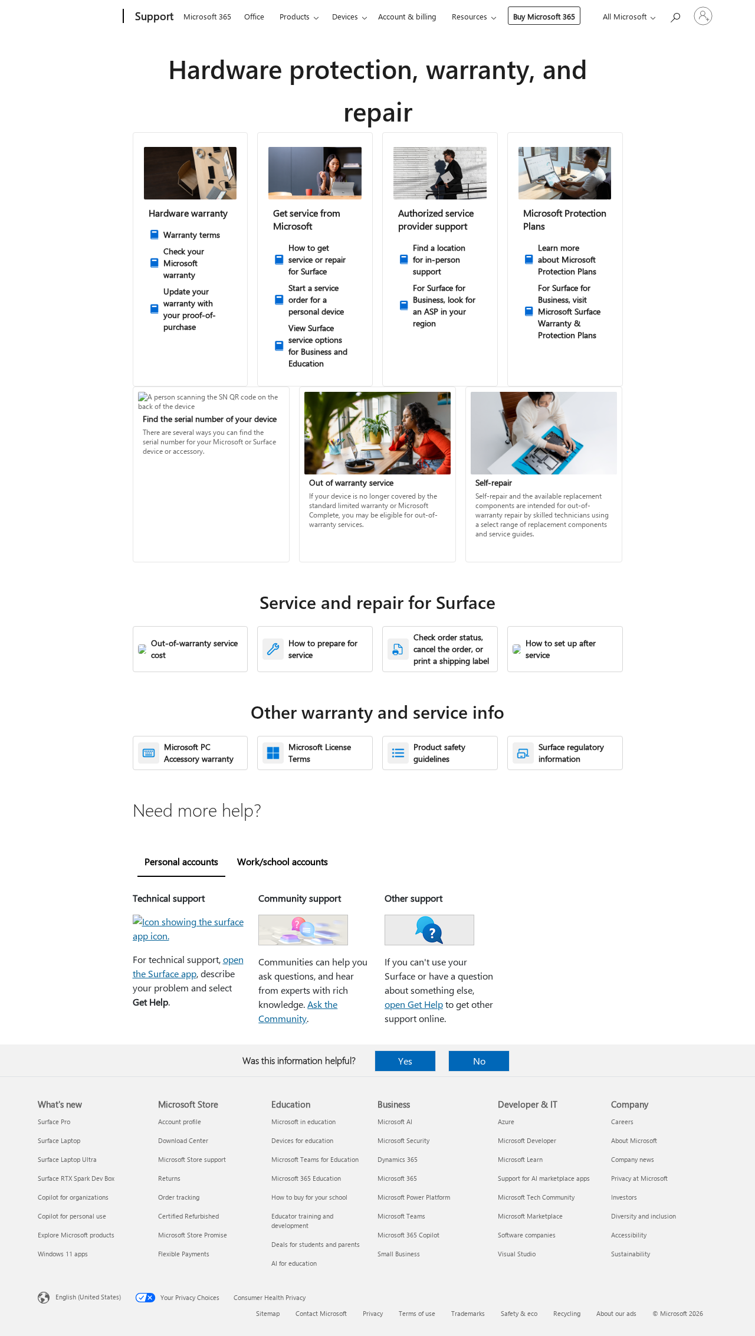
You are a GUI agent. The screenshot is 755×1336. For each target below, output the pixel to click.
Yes (405, 1061)
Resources (469, 16)
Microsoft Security (403, 1140)
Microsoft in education (303, 1121)
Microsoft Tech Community (536, 1197)
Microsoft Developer (527, 1140)
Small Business (399, 1253)
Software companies (527, 1234)
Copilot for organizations (73, 1197)
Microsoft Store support (192, 1159)
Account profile (179, 1121)
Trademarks (468, 1313)
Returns (169, 1178)
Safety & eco (519, 1313)
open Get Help (414, 1004)
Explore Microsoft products (76, 1234)
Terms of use (417, 1313)
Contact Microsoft (321, 1313)
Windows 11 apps (63, 1253)
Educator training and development (302, 1220)
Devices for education (302, 1140)
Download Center (183, 1140)
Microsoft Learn (520, 1159)
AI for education (294, 1263)
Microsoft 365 (207, 16)
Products (295, 16)
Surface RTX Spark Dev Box (76, 1178)
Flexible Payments (183, 1253)
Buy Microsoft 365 (544, 16)
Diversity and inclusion (643, 1215)
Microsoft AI (395, 1121)
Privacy (373, 1313)
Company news (632, 1159)
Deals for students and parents (315, 1244)
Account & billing (407, 16)
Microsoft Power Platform (414, 1197)
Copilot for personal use (72, 1215)
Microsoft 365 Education (306, 1178)
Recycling (566, 1313)
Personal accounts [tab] (181, 861)
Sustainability (630, 1253)
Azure (506, 1121)
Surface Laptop (59, 1140)
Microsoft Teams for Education (315, 1159)
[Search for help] (674, 15)
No (479, 1061)
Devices (345, 16)
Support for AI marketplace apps (544, 1178)
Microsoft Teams (401, 1215)
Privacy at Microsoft (639, 1178)
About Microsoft (634, 1140)
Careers (622, 1121)
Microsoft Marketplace (530, 1215)
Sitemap (268, 1313)
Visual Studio (517, 1253)
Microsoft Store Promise (192, 1234)
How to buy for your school (309, 1197)
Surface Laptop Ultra (67, 1159)
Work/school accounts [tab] (282, 861)
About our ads (616, 1313)
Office (254, 16)
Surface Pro (54, 1121)
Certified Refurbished (188, 1215)
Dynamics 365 (398, 1159)
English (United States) (88, 1296)
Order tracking (178, 1197)
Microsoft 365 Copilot (408, 1234)
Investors (624, 1197)
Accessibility (628, 1234)
